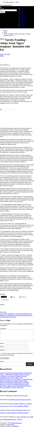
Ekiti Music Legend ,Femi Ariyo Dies (17, 395)
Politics (22, 11)
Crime (22, 15)
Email (1, 346)
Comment (3, 328)
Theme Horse (10, 424)
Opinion (22, 24)
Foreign (22, 19)
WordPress (16, 426)
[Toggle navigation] (0, 7)
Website (2, 350)
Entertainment (24, 21)
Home (22, 8)
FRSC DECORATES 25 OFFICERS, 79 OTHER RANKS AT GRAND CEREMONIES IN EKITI (14, 383)
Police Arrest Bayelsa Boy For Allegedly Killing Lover (16, 313)
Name (1, 343)
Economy (23, 18)
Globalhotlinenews (16, 423)
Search (2, 8)
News (22, 10)
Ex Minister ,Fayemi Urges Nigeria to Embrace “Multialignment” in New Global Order (13, 376)
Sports (22, 23)
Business (22, 13)
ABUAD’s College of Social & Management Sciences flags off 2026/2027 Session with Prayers (15, 386)
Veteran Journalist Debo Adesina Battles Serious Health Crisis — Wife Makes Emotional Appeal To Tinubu (16, 373)
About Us (23, 26)
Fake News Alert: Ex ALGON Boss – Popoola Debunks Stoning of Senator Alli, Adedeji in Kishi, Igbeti (16, 380)
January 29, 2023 (5, 54)
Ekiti (4, 312)
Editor (2, 56)
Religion (22, 16)
